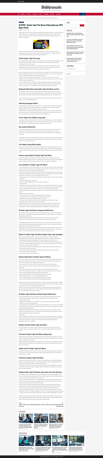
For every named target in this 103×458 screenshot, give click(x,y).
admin (20, 30)
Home (19, 14)
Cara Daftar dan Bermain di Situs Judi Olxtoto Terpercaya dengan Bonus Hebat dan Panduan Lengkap (25, 426)
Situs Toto (69, 73)
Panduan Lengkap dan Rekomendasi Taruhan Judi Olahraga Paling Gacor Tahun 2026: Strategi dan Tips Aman (75, 53)
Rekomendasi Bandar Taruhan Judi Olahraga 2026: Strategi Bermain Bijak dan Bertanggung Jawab (75, 35)
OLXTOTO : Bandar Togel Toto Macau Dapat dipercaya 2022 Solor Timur (52, 404)
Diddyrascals (51, 7)
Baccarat (23, 14)
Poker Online (35, 14)
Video (83, 14)
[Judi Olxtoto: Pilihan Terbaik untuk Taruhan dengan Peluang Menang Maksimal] (41, 418)
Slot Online (52, 14)
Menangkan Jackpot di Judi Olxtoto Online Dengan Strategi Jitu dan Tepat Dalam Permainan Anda (56, 426)
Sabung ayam (46, 14)
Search (68, 22)
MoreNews (55, 456)
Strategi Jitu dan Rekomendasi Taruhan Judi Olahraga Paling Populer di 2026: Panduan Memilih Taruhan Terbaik (75, 41)
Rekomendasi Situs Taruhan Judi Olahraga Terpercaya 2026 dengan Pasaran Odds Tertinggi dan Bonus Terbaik (74, 60)
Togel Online (58, 14)
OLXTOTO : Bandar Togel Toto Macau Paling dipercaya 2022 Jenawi (30, 404)
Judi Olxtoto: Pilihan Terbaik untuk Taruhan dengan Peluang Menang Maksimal (41, 426)
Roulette (40, 14)
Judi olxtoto (28, 14)
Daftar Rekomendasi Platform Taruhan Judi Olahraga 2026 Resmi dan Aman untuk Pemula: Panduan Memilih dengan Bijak (75, 47)
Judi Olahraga (22, 444)
